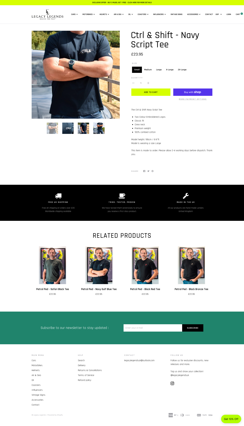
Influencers (158, 14)
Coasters (142, 14)
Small (137, 69)
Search (81, 360)
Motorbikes (87, 14)
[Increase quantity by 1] (148, 83)
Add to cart (151, 92)
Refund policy (84, 380)
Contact (209, 14)
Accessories (192, 14)
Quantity (137, 78)
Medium (148, 69)
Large (159, 69)
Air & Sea (117, 14)
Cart (239, 14)
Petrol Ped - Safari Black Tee (52, 289)
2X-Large (182, 69)
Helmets (103, 14)
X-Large (169, 69)
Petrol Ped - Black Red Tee (145, 289)
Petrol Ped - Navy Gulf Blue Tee (99, 289)
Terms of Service (86, 375)
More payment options (193, 99)
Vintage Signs (176, 14)
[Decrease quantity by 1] (133, 83)
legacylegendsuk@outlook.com (139, 360)
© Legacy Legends (39, 415)
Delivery (81, 365)
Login (228, 14)
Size (134, 63)
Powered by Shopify (55, 415)
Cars (73, 14)
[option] (76, 75)
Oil (129, 14)
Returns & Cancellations (90, 370)
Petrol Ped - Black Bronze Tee (191, 289)
